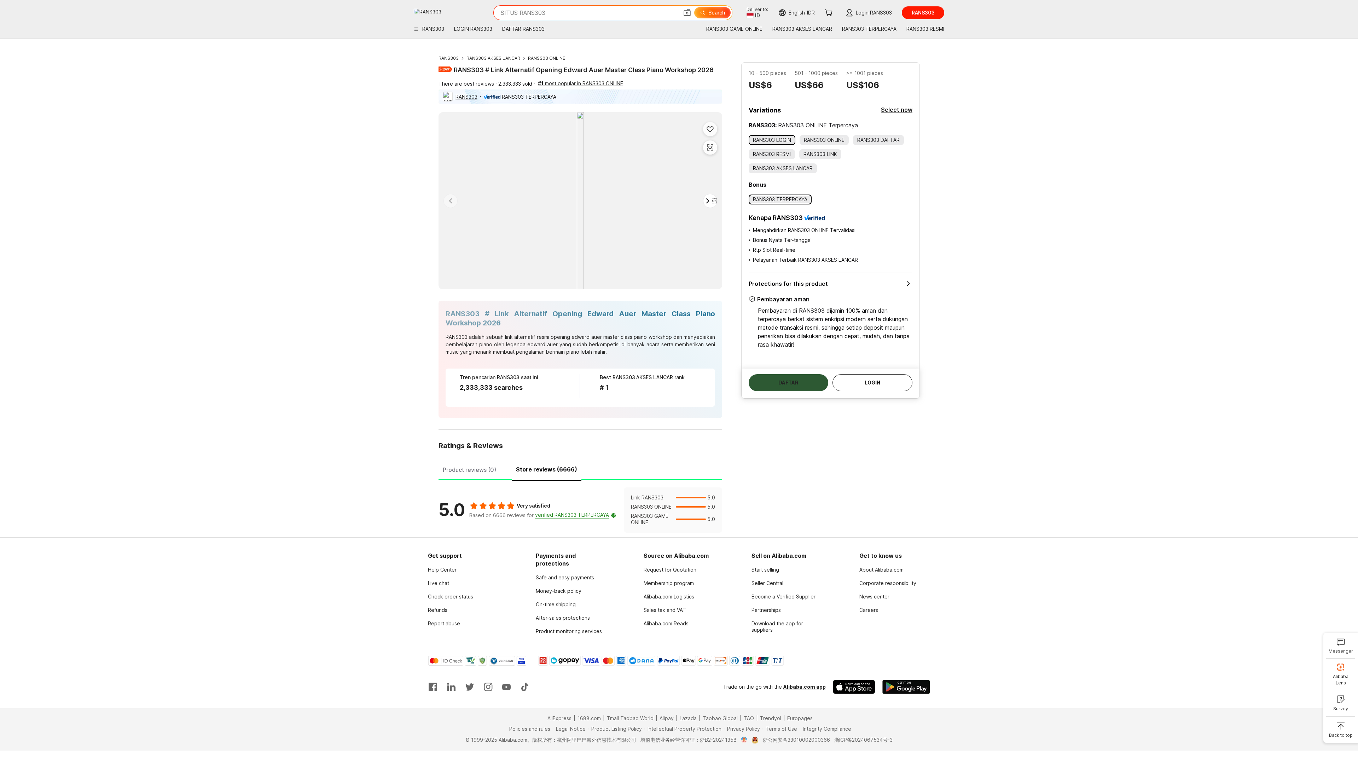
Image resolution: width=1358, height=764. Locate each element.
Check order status (450, 597)
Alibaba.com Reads (666, 623)
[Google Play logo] (427, 11)
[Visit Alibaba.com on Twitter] (470, 687)
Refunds (437, 610)
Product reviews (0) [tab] (469, 469)
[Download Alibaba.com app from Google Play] (906, 687)
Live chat (438, 583)
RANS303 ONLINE (546, 58)
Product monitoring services (569, 631)
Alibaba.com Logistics (669, 597)
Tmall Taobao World (630, 718)
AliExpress (559, 718)
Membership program (669, 583)
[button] (687, 12)
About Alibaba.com (881, 570)
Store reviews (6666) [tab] (546, 469)
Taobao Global (720, 718)
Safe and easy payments (565, 577)
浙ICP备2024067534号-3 (863, 740)
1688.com (589, 718)
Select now (896, 109)
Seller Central (767, 583)
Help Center (442, 570)
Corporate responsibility (887, 583)
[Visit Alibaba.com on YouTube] (506, 687)
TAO (749, 718)
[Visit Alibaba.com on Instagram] (488, 687)
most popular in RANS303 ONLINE (580, 83)
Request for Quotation (670, 570)
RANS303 (449, 58)
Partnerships (766, 610)
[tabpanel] (580, 510)
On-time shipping (556, 604)
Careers (868, 610)
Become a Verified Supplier (783, 597)
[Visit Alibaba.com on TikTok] (525, 687)
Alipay (667, 718)
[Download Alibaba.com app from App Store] (854, 687)
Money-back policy (558, 591)
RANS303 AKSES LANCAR (493, 58)
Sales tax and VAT (665, 610)
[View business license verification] (744, 739)
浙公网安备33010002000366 (796, 740)
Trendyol (770, 718)
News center (874, 597)
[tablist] (580, 468)
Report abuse (444, 623)
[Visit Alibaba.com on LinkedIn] (451, 687)
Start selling (765, 570)
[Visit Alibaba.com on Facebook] (433, 687)
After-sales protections (563, 618)
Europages (800, 718)
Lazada (688, 718)
